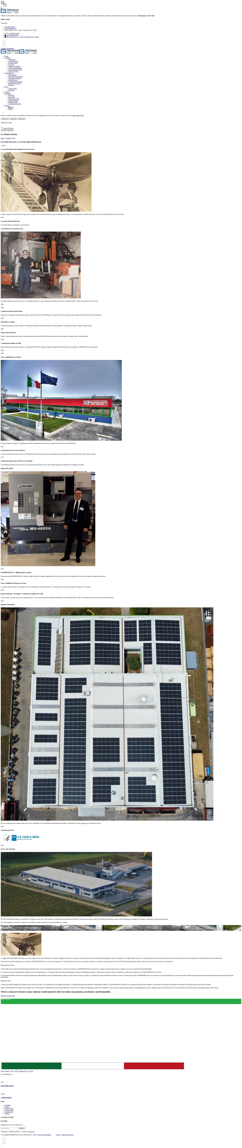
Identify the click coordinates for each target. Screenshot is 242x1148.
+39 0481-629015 (14, 33)
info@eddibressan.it (10, 28)
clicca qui (31, 1131)
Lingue (7, 105)
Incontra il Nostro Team (8, 996)
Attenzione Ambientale (15, 68)
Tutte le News (12, 88)
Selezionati (13, 119)
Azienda (8, 138)
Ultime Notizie (9, 1108)
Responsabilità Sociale (15, 70)
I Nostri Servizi (9, 73)
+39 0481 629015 (10, 27)
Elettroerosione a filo (14, 83)
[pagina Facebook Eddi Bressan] (5, 40)
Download (8, 93)
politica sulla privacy (78, 115)
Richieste (11, 85)
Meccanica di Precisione (15, 76)
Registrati (22, 1128)
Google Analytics (8, 128)
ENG (12, 107)
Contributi (11, 90)
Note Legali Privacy (68, 1135)
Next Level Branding (44, 1135)
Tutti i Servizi (12, 75)
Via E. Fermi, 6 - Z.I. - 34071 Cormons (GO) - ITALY (22, 37)
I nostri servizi (9, 1112)
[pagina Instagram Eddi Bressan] (5, 42)
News (6, 87)
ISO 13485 (11, 97)
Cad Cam (11, 64)
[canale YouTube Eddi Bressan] (5, 43)
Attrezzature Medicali (14, 78)
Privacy (58, 1135)
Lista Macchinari (13, 100)
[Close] (1, 1003)
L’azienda (7, 58)
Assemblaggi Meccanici (15, 82)
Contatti (7, 92)
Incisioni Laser (12, 80)
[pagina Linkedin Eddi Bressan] (5, 45)
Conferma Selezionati (7, 130)
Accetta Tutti (5, 119)
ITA (11, 109)
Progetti (7, 1107)
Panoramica (11, 59)
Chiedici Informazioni (7, 48)
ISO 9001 (11, 95)
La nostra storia (9, 1110)
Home (6, 56)
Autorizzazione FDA (14, 104)
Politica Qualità (12, 102)
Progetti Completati (14, 66)
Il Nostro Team (12, 63)
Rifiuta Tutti (21, 119)
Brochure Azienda (13, 99)
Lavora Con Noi (13, 71)
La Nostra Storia (13, 61)
